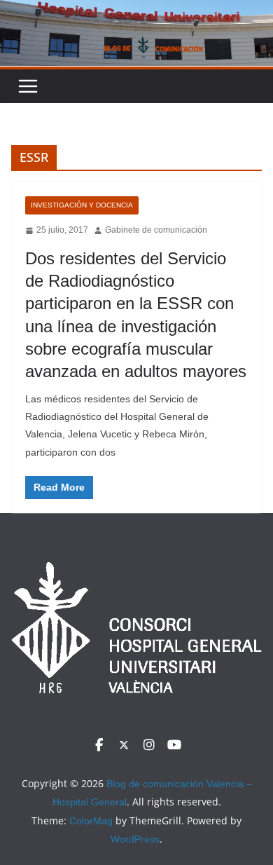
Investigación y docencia (82, 205)
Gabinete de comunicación (156, 230)
